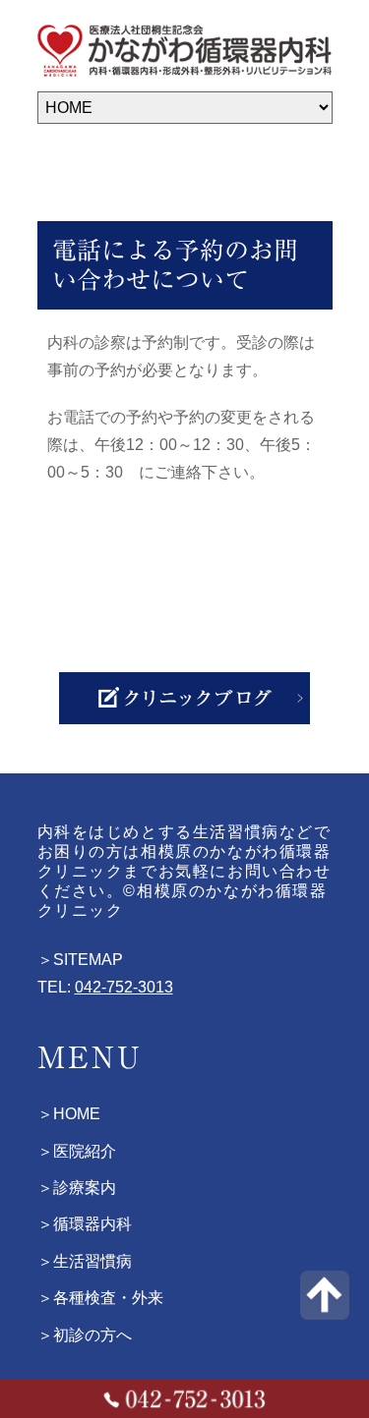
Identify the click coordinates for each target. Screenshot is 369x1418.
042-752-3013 (124, 987)
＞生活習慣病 (84, 1261)
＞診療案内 (76, 1187)
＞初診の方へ (84, 1335)
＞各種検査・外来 (100, 1297)
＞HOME (68, 1114)
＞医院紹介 (76, 1151)
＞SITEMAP (80, 959)
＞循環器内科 (84, 1225)
